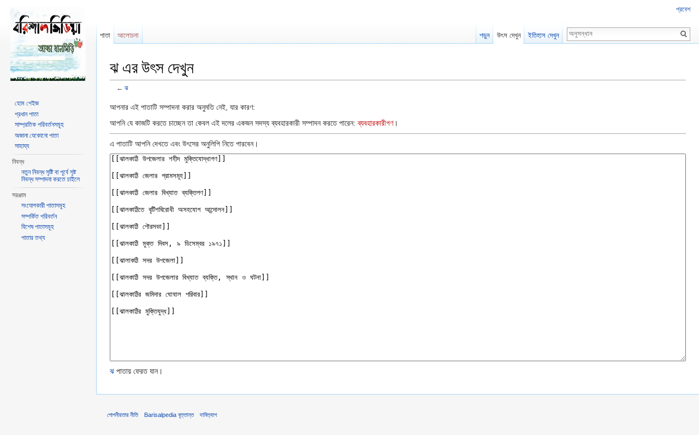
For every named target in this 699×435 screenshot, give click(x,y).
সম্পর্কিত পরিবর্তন (39, 216)
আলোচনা (128, 35)
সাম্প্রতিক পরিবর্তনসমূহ (39, 124)
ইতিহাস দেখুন (543, 35)
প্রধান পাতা (26, 114)
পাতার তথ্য (33, 238)
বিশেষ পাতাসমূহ (37, 227)
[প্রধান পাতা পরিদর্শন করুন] (48, 43)
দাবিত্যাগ (208, 415)
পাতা (105, 35)
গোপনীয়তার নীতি (122, 415)
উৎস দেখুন (509, 35)
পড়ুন (484, 35)
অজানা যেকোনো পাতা (36, 135)
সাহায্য (22, 146)
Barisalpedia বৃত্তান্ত (169, 415)
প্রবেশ (683, 9)
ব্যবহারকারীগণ (375, 123)
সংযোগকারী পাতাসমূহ (43, 205)
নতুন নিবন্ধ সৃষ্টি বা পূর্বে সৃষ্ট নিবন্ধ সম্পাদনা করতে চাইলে (50, 176)
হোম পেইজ (27, 103)
